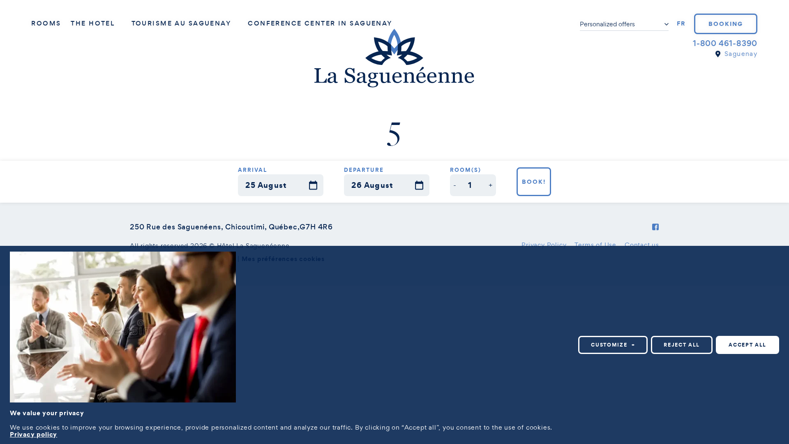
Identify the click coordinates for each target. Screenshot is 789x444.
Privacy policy (33, 434)
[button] (455, 185)
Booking (725, 24)
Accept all (747, 344)
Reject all (682, 344)
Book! (534, 182)
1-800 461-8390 (725, 43)
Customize (613, 344)
